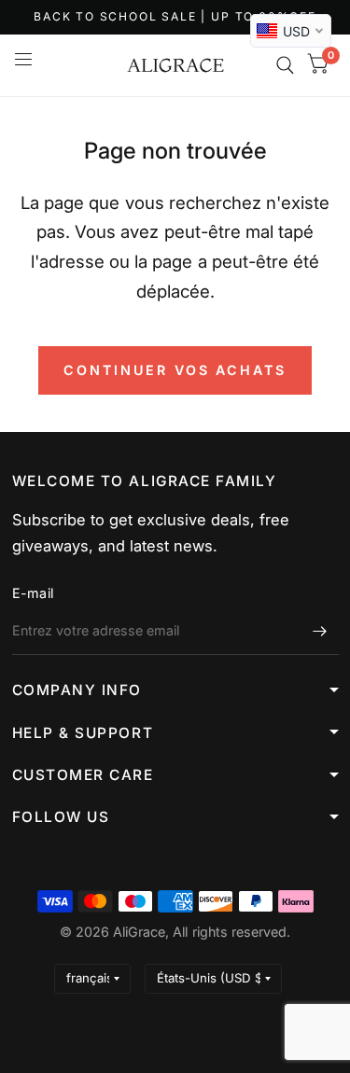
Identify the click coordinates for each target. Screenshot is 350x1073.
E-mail (33, 593)
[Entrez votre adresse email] (320, 630)
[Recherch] (285, 65)
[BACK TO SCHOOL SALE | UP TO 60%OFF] (175, 17)
